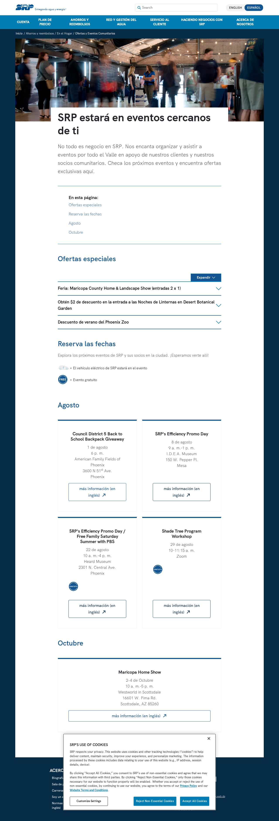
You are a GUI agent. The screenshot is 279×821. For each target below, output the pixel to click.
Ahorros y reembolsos (79, 22)
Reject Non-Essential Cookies (155, 801)
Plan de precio (45, 22)
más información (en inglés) (97, 492)
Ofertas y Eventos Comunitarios (95, 33)
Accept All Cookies (194, 801)
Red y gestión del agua (121, 22)
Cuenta (23, 22)
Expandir (203, 277)
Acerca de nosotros (245, 22)
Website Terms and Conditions (89, 790)
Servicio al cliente (159, 22)
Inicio (19, 33)
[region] (139, 772)
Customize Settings (89, 801)
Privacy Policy (188, 786)
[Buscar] (139, 8)
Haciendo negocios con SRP (202, 22)
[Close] (209, 738)
